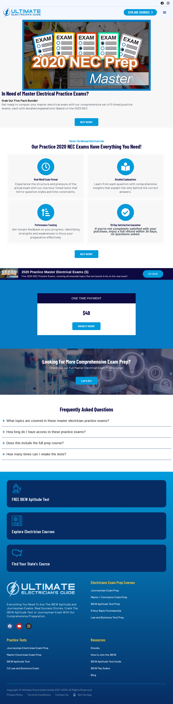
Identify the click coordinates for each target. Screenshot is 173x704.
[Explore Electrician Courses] (17, 521)
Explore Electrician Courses (33, 531)
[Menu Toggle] (164, 12)
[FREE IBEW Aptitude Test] (17, 489)
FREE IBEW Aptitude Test (30, 499)
